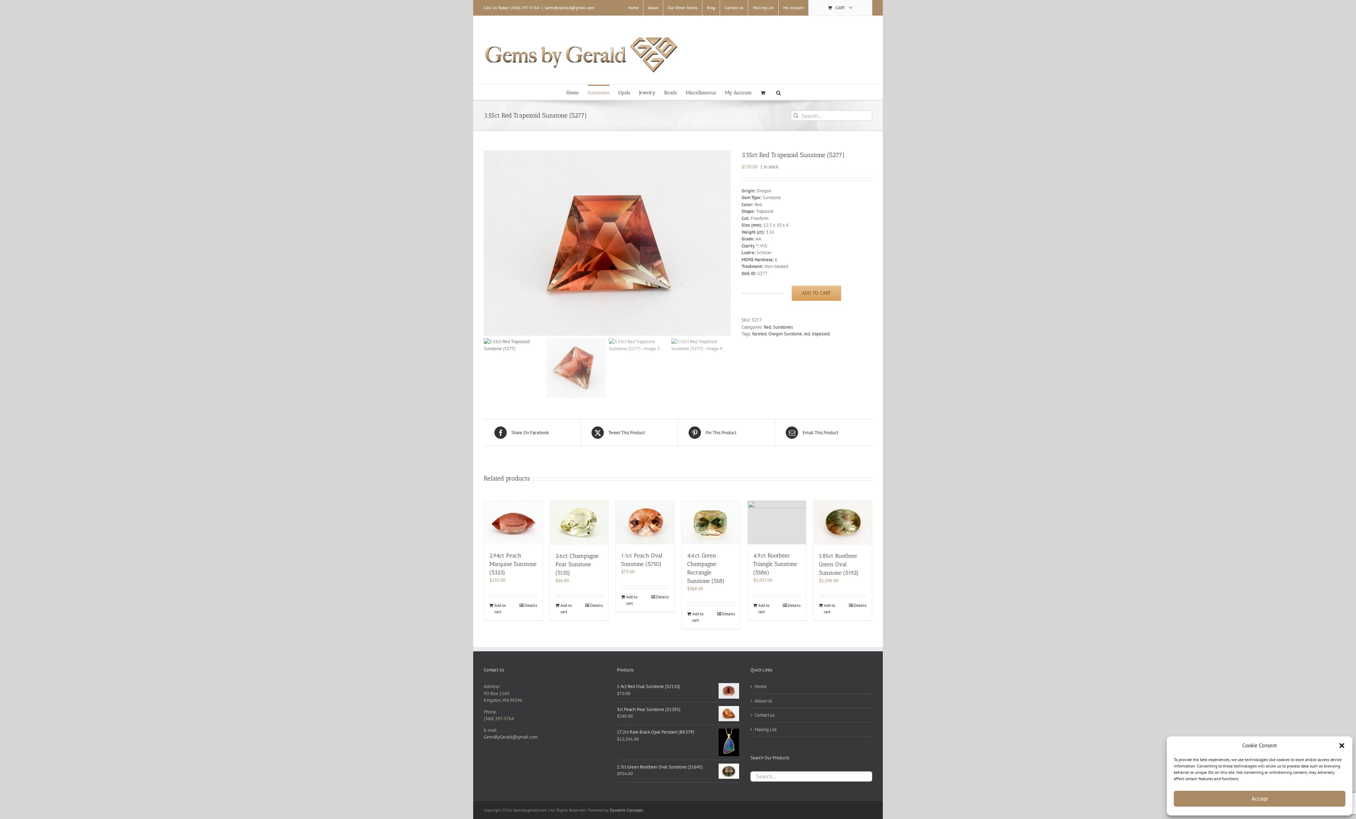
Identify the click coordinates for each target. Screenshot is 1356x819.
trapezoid (821, 334)
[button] (1341, 745)
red (807, 334)
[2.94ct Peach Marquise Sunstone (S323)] (513, 522)
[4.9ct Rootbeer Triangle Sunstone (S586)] (777, 522)
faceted (759, 334)
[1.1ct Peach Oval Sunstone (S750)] (645, 522)
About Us (763, 701)
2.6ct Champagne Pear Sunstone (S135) (577, 564)
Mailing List (766, 730)
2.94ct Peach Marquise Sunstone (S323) (512, 564)
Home (761, 686)
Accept (1259, 799)
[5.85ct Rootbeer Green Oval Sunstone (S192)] (843, 523)
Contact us (764, 715)
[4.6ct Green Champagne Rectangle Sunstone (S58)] (711, 522)
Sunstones (783, 327)
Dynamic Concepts (626, 810)
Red (767, 327)
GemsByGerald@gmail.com (569, 7)
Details (530, 605)
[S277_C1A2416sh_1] (607, 243)
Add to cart (816, 293)
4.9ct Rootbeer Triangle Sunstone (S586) (775, 564)
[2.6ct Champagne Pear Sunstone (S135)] (579, 523)
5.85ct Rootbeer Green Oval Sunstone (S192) (838, 564)
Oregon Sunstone (785, 334)
